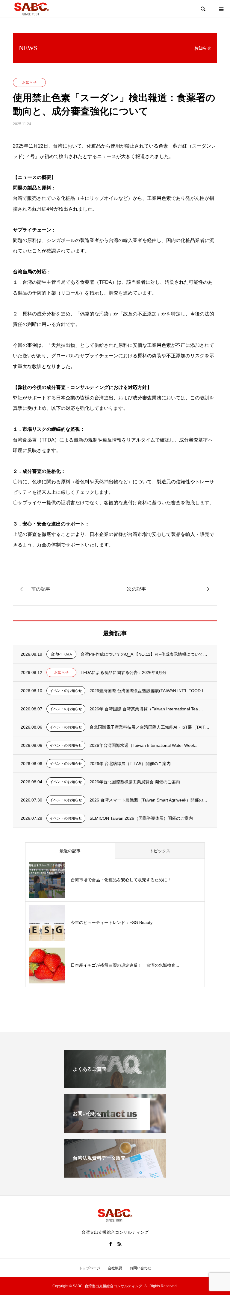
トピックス (159, 850)
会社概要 (115, 1268)
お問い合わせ (140, 1268)
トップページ (89, 1268)
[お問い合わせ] (115, 1130)
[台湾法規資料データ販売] (115, 1175)
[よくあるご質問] (115, 1085)
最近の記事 (70, 850)
